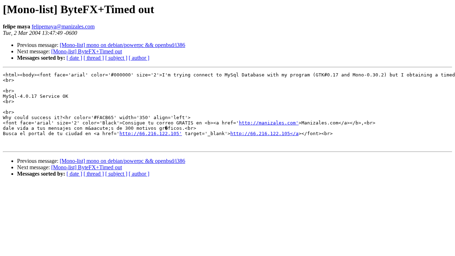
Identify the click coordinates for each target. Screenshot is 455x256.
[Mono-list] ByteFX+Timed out (86, 51)
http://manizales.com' (269, 123)
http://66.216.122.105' (150, 133)
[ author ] (139, 58)
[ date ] (74, 58)
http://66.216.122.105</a (264, 133)
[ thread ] (94, 58)
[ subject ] (116, 58)
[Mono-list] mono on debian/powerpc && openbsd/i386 (122, 45)
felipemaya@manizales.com (63, 26)
